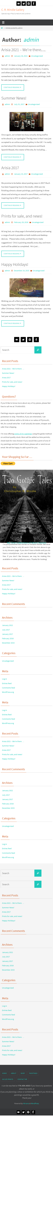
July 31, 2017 (19, 103)
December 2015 (8, 639)
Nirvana (26, 1100)
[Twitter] (23, 3)
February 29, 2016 (21, 220)
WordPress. (35, 1100)
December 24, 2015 (21, 268)
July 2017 (6, 626)
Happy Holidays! (14, 261)
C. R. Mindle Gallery (12, 10)
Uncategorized (37, 56)
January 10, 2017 (21, 172)
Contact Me (22, 1076)
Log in (4, 676)
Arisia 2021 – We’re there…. (23, 49)
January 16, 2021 (21, 56)
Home (4, 1070)
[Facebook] (34, 3)
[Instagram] (28, 3)
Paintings (33, 1070)
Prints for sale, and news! (21, 214)
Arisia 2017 (10, 166)
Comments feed (8, 684)
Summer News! (13, 97)
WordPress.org (8, 689)
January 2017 (7, 631)
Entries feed (7, 680)
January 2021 (7, 622)
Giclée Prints (7, 1076)
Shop (23, 1070)
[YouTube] (18, 3)
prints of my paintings (23, 430)
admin (31, 39)
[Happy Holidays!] (26, 284)
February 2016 (8, 635)
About (13, 1070)
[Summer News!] (26, 120)
